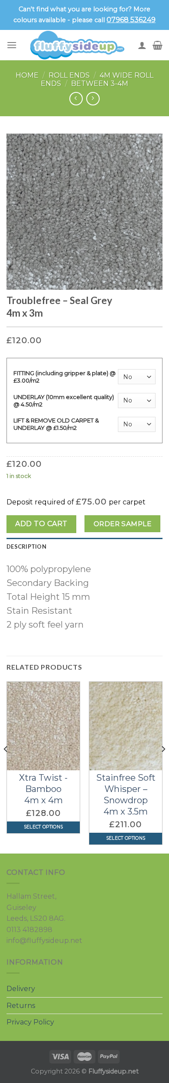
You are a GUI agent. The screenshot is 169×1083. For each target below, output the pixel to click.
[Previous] (6, 767)
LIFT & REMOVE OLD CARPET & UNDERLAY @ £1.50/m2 (56, 424)
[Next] (163, 767)
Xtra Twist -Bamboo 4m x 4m (43, 788)
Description (26, 546)
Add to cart (41, 524)
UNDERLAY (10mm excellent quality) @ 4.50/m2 (63, 400)
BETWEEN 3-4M (99, 83)
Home (27, 75)
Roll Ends (69, 75)
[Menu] (11, 45)
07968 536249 (131, 20)
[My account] (142, 45)
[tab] (84, 546)
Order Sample (123, 524)
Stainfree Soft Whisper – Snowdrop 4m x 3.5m (126, 794)
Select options (43, 827)
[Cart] (157, 45)
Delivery (20, 989)
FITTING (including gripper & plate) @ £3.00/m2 (64, 377)
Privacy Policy (30, 1022)
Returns (20, 1005)
